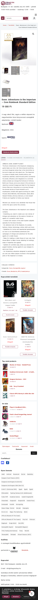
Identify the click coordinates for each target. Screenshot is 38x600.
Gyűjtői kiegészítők (27, 497)
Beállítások (26, 596)
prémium (32, 519)
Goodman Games (15, 497)
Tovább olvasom (28, 310)
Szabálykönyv (25, 271)
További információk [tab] (14, 158)
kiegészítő (13, 500)
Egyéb (20, 489)
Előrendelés (5, 493)
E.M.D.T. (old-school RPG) (9, 489)
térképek (13, 534)
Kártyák (18, 508)
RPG (19, 271)
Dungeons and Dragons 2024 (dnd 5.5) (13, 485)
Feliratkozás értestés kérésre (10, 152)
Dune (10, 268)
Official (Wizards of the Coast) (11, 515)
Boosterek (16, 474)
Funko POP (5, 497)
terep (21, 530)
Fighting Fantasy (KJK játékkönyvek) (21, 493)
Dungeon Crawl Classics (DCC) (10, 478)
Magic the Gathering (16, 512)
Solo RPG (21, 523)
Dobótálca (30, 474)
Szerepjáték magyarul (21, 527)
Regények (4, 523)
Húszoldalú (5, 500)
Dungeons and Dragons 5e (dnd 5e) (12, 482)
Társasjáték (5, 534)
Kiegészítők (21, 500)
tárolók (27, 530)
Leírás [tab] (3, 158)
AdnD (3, 474)
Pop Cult (25, 519)
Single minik (12, 523)
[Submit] (25, 18)
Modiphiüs (14, 271)
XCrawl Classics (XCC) (24, 534)
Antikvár (9, 474)
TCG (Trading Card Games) (9, 530)
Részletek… (25, 550)
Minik (25, 512)
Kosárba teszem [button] (10, 314)
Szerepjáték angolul (19, 268)
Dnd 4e (23, 474)
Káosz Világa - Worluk (8, 508)
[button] (33, 34)
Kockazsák (5, 504)
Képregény (26, 508)
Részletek (5, 593)
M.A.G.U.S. (5, 512)
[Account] (34, 18)
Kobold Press (31, 500)
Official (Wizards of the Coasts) (11, 519)
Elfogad (6, 596)
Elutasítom (16, 596)
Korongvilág (19, 504)
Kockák (12, 504)
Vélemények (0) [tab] (29, 158)
